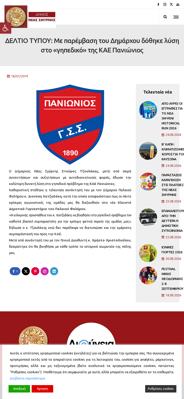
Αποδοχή (19, 388)
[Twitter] (171, 4)
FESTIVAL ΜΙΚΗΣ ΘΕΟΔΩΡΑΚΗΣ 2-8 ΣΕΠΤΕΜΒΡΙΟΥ (172, 279)
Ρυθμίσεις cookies (161, 388)
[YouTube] (178, 4)
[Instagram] (165, 4)
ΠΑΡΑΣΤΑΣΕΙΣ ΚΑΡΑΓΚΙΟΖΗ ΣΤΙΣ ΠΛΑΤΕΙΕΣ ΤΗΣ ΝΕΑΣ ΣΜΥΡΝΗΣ (173, 185)
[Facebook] (158, 4)
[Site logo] (30, 17)
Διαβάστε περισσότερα (27, 378)
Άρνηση (42, 388)
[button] (5, 28)
